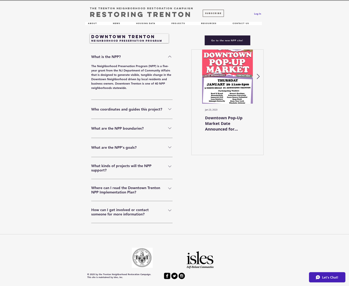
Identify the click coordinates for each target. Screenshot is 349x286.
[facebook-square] (167, 276)
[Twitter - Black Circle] (174, 276)
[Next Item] (258, 76)
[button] (97, 23)
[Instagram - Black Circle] (181, 276)
